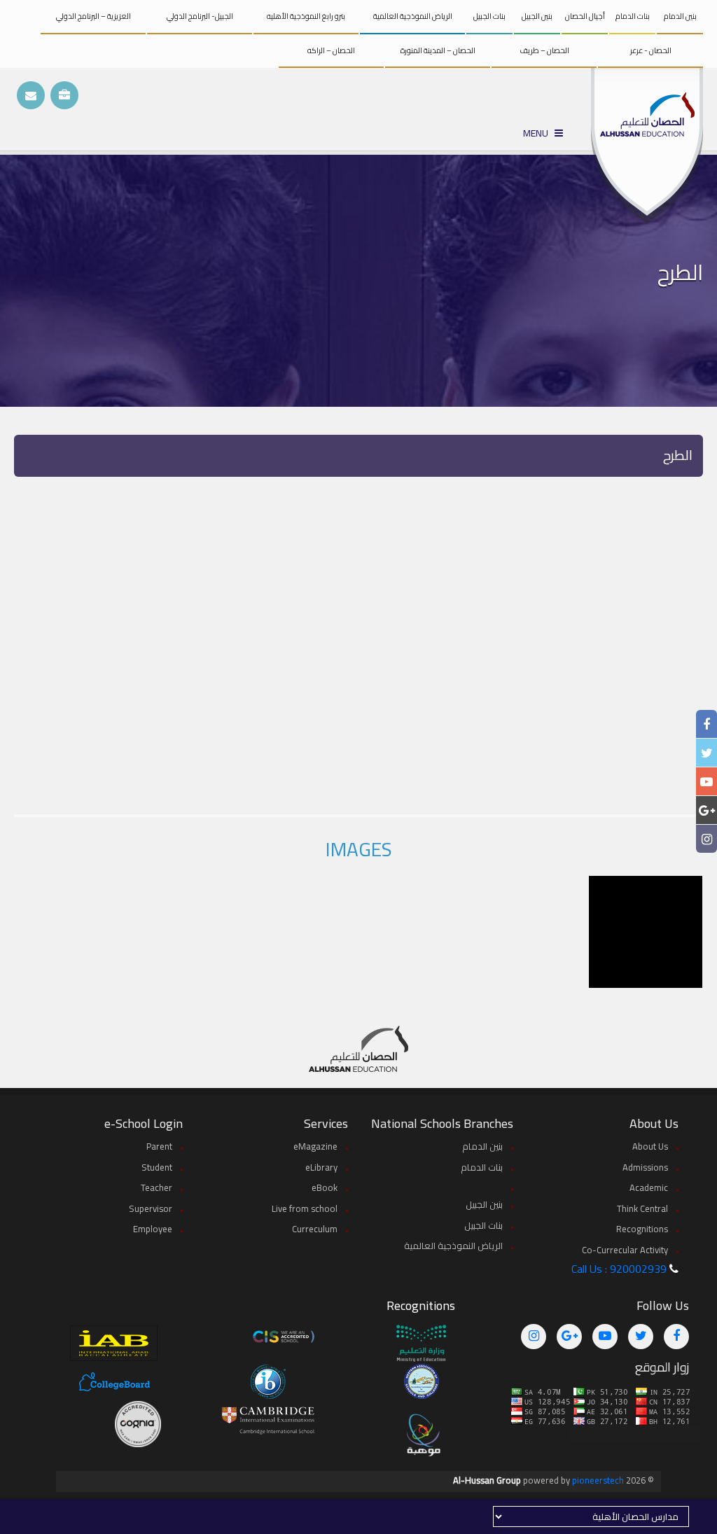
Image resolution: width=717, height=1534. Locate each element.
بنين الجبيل (537, 16)
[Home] (647, 146)
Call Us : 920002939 (619, 1268)
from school (304, 1208)
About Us (650, 1146)
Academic (648, 1187)
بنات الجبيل (489, 16)
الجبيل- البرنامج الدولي (200, 16)
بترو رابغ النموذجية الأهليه (306, 16)
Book (324, 1187)
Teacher (156, 1187)
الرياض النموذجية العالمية (412, 16)
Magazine (315, 1146)
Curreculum (314, 1228)
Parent (159, 1146)
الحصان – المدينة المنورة (438, 50)
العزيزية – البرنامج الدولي (93, 16)
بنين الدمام (680, 16)
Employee (152, 1228)
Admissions (645, 1167)
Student (156, 1167)
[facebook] (706, 724)
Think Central (642, 1208)
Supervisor (150, 1208)
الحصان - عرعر (650, 50)
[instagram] (707, 839)
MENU (539, 133)
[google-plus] (707, 810)
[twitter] (707, 753)
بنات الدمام (632, 16)
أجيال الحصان (585, 16)
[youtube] (706, 781)
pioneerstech (598, 1480)
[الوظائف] (64, 95)
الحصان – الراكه (331, 50)
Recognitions (642, 1228)
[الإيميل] (31, 95)
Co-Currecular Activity (625, 1249)
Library (321, 1167)
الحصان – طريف (544, 50)
